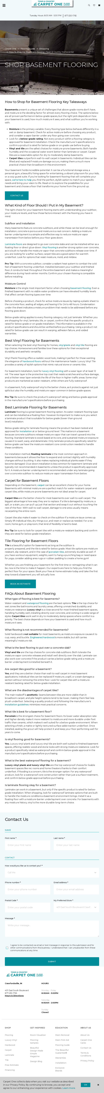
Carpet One (10, 49)
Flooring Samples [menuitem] (34, 1041)
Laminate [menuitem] (9, 1055)
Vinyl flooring (49, 247)
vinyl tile (79, 345)
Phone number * (13, 882)
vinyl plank (64, 345)
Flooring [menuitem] (9, 1035)
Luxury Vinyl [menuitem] (11, 1040)
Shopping (44, 49)
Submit (52, 961)
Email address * (61, 882)
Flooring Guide (28, 49)
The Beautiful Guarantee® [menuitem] (62, 1051)
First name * (10, 838)
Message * (10, 918)
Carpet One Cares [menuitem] (86, 1041)
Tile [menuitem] (7, 1060)
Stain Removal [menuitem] (62, 1035)
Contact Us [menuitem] (85, 1048)
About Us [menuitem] (85, 1035)
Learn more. (68, 1088)
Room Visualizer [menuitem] (38, 1035)
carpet (41, 485)
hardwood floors (32, 361)
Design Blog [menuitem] (36, 1061)
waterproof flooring (37, 603)
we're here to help (22, 180)
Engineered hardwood (42, 637)
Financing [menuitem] (10, 1070)
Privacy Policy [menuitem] (87, 1060)
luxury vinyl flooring (52, 371)
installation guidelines (17, 704)
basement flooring (80, 288)
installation (26, 431)
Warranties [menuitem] (60, 1058)
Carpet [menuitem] (8, 1050)
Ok (85, 1085)
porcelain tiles (56, 552)
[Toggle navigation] (4, 5)
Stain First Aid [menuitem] (62, 1040)
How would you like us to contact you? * (24, 866)
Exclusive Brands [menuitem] (59, 1069)
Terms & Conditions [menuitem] (85, 1054)
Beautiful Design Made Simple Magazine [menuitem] (36, 1052)
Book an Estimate (20, 584)
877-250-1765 (71, 15)
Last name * (59, 838)
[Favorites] (94, 5)
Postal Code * (11, 900)
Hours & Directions (14, 995)
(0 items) (99, 5)
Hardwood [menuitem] (10, 1045)
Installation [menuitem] (60, 1063)
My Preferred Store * (63, 900)
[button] (89, 5)
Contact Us (16, 195)
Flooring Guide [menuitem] (62, 1045)
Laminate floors (13, 244)
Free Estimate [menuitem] (12, 1065)
